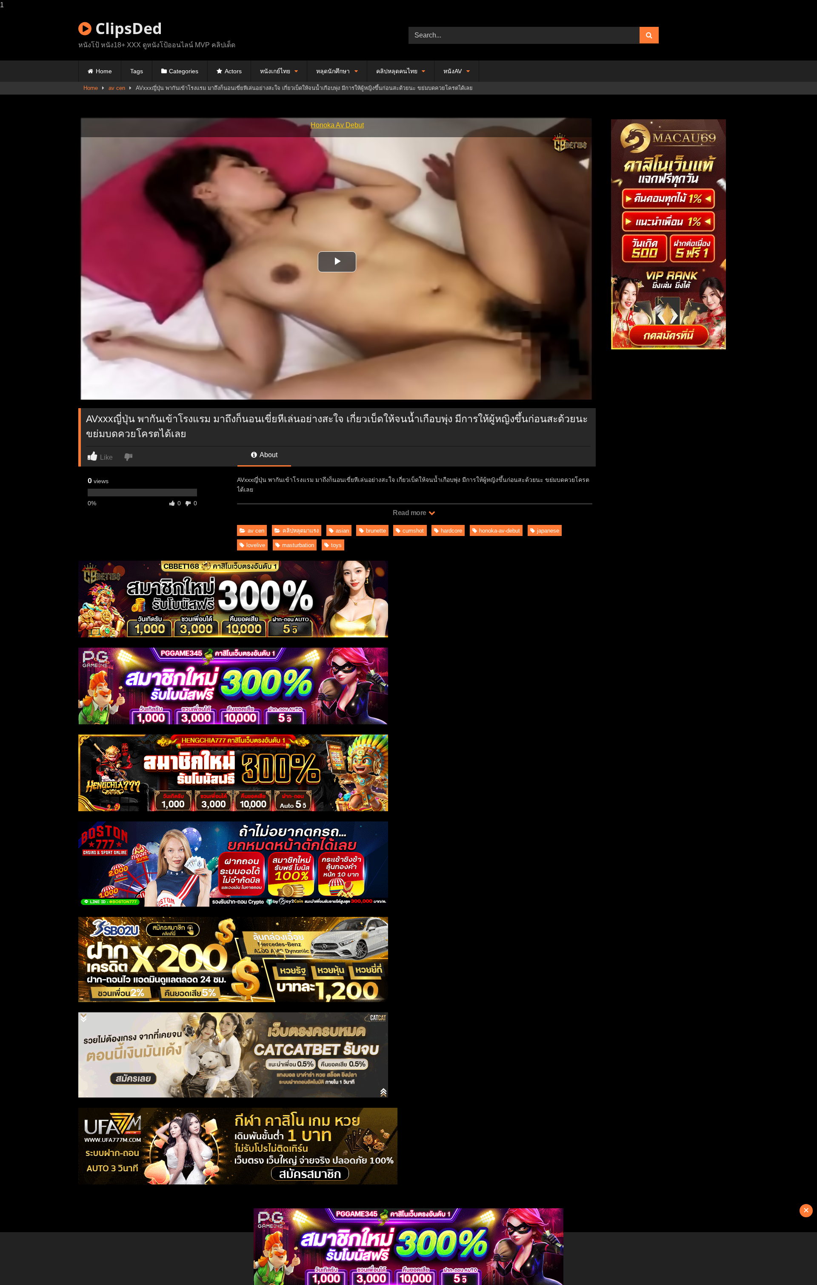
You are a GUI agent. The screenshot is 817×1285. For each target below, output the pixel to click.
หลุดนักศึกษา (333, 71)
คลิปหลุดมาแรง (301, 530)
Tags (136, 71)
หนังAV (452, 71)
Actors (233, 71)
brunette (376, 530)
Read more (410, 512)
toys (336, 545)
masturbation (298, 545)
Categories (183, 71)
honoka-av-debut (499, 530)
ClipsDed (126, 28)
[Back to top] (790, 1261)
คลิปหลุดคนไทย (396, 71)
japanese (548, 530)
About (267, 454)
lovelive (255, 545)
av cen (117, 88)
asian (342, 530)
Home (104, 71)
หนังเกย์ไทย (275, 71)
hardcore (451, 530)
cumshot (413, 530)
